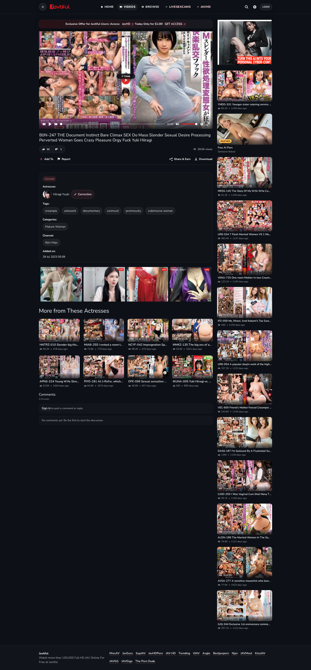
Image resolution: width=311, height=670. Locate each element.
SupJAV (141, 653)
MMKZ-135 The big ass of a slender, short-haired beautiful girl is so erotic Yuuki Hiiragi (192, 345)
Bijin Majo (51, 242)
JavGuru (127, 653)
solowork (70, 211)
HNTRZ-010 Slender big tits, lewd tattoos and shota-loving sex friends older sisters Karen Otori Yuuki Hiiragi (59, 345)
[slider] (113, 124)
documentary (91, 211)
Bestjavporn (221, 653)
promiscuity (133, 211)
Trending (184, 653)
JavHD (126, 24)
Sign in (46, 408)
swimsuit (113, 211)
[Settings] (255, 7)
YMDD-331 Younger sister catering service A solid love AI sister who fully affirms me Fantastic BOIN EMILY (244, 104)
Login (266, 6)
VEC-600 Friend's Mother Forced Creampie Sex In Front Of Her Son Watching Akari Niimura (244, 407)
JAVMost (246, 653)
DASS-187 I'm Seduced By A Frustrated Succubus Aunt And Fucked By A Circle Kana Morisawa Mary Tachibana (244, 451)
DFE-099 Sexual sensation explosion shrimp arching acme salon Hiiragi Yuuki (148, 381)
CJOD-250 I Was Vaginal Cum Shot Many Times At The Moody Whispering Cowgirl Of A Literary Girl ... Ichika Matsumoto (244, 494)
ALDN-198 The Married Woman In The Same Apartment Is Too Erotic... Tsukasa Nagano (244, 537)
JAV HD (171, 653)
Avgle (206, 653)
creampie (51, 211)
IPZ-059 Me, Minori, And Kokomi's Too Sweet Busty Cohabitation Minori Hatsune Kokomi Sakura (244, 321)
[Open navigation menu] (43, 7)
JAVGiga (126, 661)
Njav (235, 653)
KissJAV (260, 653)
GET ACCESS (173, 24)
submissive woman (160, 211)
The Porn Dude (145, 661)
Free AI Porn (225, 147)
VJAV (196, 653)
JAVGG (114, 661)
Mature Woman (55, 227)
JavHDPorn (155, 653)
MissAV (114, 653)
